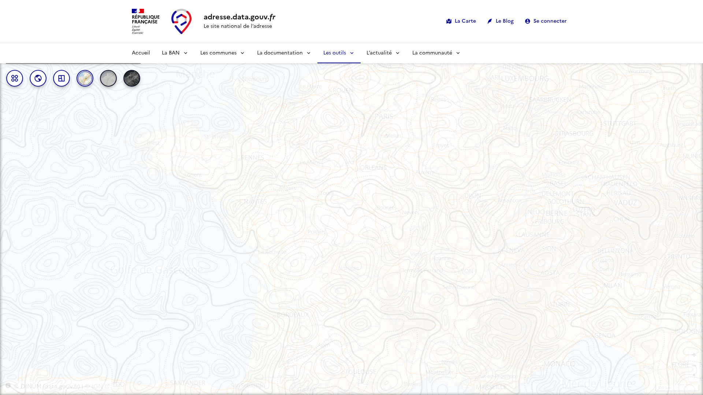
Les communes (218, 53)
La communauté (432, 53)
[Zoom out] (694, 365)
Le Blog (505, 21)
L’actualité (379, 53)
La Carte (465, 21)
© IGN (94, 386)
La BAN (171, 53)
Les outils (334, 53)
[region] (351, 219)
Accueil (141, 53)
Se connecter (550, 21)
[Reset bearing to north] (694, 376)
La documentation (280, 53)
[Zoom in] (694, 355)
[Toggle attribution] (8, 385)
